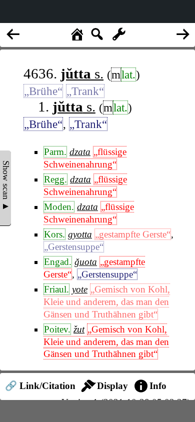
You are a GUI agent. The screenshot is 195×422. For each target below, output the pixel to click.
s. (82, 74)
